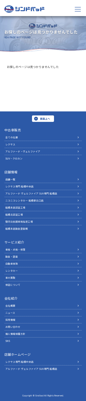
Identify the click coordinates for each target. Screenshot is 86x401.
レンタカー (11, 270)
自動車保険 (11, 263)
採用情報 (10, 319)
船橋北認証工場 (14, 214)
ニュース (10, 312)
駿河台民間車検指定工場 (19, 221)
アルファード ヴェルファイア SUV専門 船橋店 (31, 193)
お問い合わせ (12, 326)
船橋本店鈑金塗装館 (16, 228)
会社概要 (10, 305)
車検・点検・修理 (15, 249)
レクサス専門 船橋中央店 (19, 186)
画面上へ (45, 118)
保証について (12, 284)
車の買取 (10, 277)
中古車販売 (12, 129)
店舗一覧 (10, 179)
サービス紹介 (14, 242)
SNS (7, 340)
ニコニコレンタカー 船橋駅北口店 (24, 200)
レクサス (10, 144)
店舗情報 (11, 172)
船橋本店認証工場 (15, 207)
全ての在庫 (11, 137)
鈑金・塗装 (11, 256)
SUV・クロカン (14, 158)
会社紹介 (11, 298)
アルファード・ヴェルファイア (22, 151)
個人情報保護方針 (15, 333)
